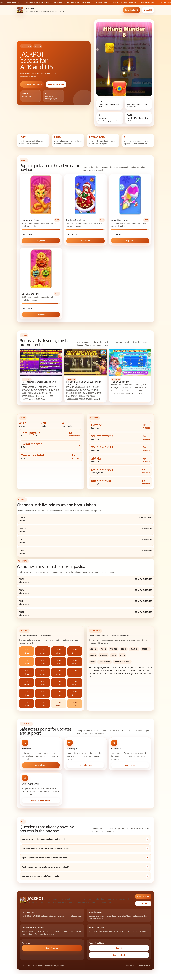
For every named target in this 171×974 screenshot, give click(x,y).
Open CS (119, 948)
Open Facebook (130, 765)
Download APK (131, 10)
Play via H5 (41, 240)
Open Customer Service (40, 800)
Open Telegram (41, 765)
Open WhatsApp (85, 765)
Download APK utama (32, 84)
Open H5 (148, 10)
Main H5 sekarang (56, 84)
